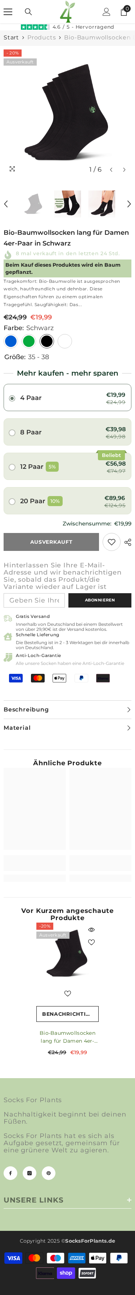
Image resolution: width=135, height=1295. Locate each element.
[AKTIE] (126, 542)
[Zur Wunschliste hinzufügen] (91, 942)
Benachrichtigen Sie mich (70, 1014)
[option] (67, 113)
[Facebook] (10, 1173)
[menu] (8, 12)
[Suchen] (28, 12)
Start (11, 37)
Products (41, 37)
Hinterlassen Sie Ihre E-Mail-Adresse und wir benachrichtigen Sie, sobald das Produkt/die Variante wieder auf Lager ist (63, 576)
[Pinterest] (48, 1173)
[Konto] (107, 12)
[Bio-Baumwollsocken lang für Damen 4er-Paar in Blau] (11, 341)
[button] (111, 169)
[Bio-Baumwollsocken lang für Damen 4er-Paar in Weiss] (65, 341)
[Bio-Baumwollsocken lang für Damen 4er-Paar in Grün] (29, 341)
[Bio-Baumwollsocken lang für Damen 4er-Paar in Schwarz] (67, 954)
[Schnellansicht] (91, 929)
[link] (112, 542)
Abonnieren (100, 600)
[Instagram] (29, 1173)
